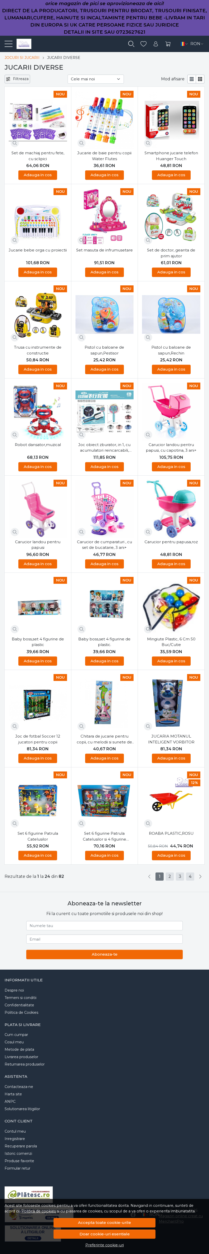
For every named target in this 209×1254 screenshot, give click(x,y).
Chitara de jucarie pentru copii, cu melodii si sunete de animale (104, 739)
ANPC (10, 1101)
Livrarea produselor (21, 1057)
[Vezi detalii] (15, 143)
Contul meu (15, 1131)
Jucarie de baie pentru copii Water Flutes (104, 155)
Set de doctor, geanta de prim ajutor (171, 253)
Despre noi (14, 990)
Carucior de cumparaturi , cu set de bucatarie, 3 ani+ (104, 544)
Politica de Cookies (21, 1012)
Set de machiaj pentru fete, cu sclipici (37, 155)
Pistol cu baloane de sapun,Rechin (171, 350)
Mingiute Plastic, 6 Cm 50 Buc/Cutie (171, 642)
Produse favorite (19, 1161)
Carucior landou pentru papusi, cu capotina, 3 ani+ (171, 447)
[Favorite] (143, 44)
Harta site (13, 1094)
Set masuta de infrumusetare (104, 250)
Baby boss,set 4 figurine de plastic (38, 642)
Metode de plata (19, 1049)
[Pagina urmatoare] (200, 876)
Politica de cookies (38, 1211)
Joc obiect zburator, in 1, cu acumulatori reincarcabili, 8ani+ (104, 447)
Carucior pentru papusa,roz (171, 541)
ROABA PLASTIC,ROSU (171, 833)
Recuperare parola (21, 1146)
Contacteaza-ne (19, 1086)
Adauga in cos (38, 174)
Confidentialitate (19, 1005)
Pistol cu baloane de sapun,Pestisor (104, 350)
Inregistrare (15, 1138)
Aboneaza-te (104, 954)
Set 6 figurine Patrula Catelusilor (38, 836)
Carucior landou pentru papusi (37, 544)
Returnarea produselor (25, 1064)
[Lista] (191, 79)
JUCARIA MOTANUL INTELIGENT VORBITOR (171, 739)
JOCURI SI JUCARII (22, 57)
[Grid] (200, 79)
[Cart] (168, 44)
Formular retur (17, 1168)
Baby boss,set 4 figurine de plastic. (104, 642)
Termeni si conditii (20, 997)
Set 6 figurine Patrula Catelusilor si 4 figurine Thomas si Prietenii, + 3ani (104, 836)
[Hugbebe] (21, 44)
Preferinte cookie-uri (104, 1245)
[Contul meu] (156, 44)
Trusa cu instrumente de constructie (37, 350)
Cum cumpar (16, 1034)
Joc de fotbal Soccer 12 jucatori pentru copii (37, 739)
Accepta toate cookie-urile (104, 1222)
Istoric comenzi (18, 1153)
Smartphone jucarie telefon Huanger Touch (171, 155)
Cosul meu (14, 1042)
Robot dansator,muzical (38, 444)
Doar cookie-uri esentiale (105, 1234)
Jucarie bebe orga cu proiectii (38, 250)
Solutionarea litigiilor (22, 1109)
